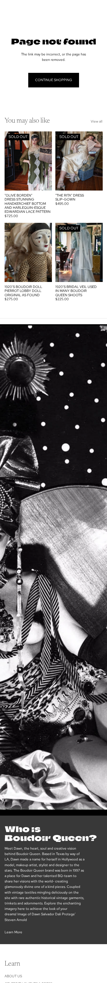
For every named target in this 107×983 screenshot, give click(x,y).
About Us (13, 976)
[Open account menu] (87, 8)
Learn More (13, 932)
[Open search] (19, 8)
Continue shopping (53, 80)
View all (96, 121)
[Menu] (6, 8)
